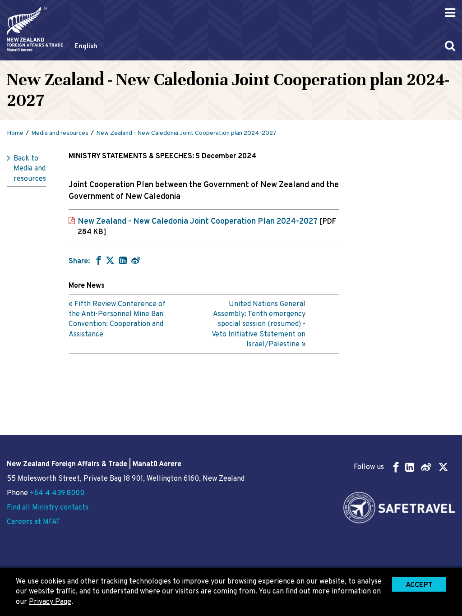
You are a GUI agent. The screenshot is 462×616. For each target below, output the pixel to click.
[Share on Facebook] (97, 260)
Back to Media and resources (30, 169)
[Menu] (450, 13)
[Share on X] (110, 260)
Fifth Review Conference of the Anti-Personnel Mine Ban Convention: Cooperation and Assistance (117, 319)
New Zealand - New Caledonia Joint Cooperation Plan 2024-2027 (207, 226)
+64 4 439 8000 (57, 493)
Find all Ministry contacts (47, 507)
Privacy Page (50, 602)
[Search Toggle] (450, 45)
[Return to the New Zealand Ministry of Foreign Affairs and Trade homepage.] (35, 29)
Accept (419, 585)
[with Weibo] (135, 260)
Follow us (369, 467)
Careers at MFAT (33, 522)
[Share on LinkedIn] (123, 260)
